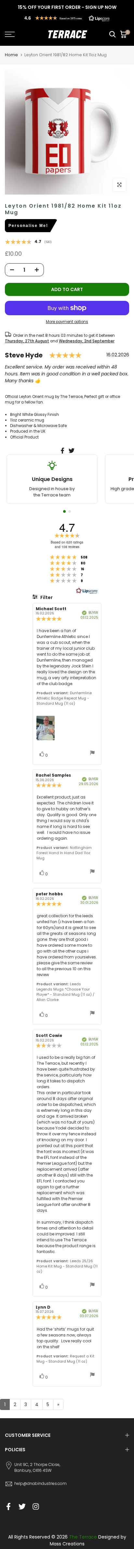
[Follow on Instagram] (35, 1506)
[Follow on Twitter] (22, 1506)
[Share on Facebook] (62, 451)
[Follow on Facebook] (8, 1506)
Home (11, 55)
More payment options (67, 321)
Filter (46, 597)
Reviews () (28, 242)
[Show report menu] (92, 753)
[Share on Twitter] (71, 451)
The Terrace (83, 1537)
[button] (67, 18)
